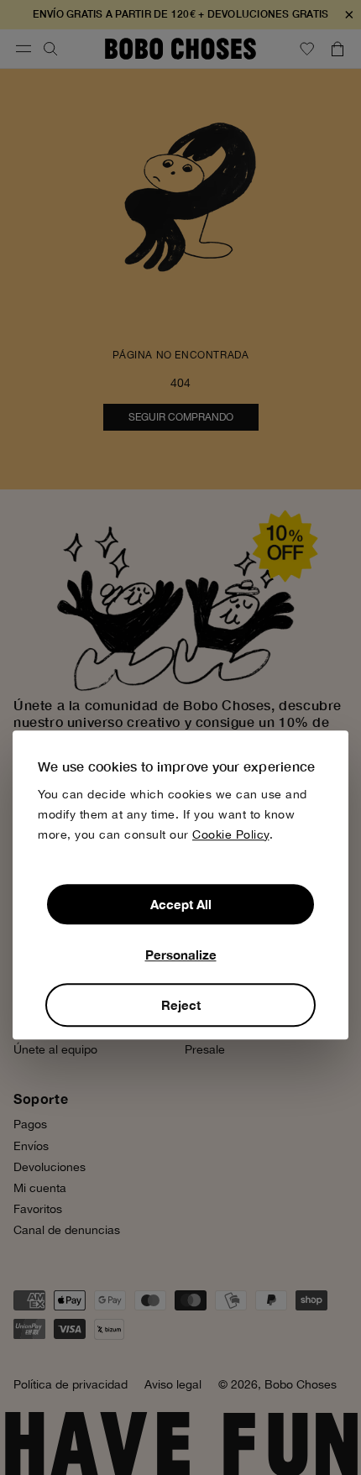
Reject (181, 1004)
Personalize (181, 954)
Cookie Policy (230, 834)
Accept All (181, 904)
